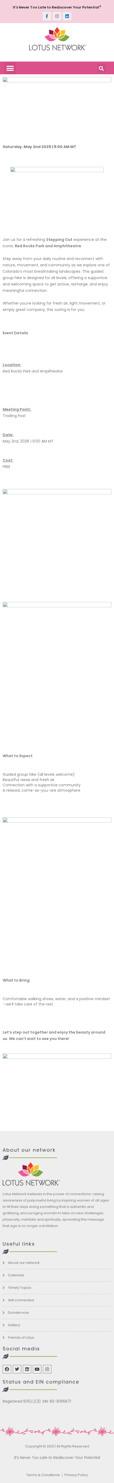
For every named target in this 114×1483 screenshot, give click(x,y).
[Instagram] (57, 16)
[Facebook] (7, 1369)
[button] (10, 68)
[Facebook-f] (47, 16)
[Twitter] (17, 1369)
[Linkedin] (67, 16)
